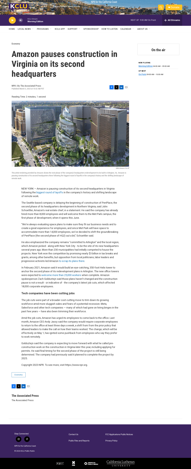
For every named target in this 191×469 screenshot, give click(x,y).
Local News (24, 29)
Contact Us (73, 434)
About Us (142, 29)
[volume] (20, 20)
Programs (43, 29)
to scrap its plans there (71, 261)
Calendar (125, 29)
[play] (12, 20)
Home (12, 29)
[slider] (25, 20)
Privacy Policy (111, 441)
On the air (158, 50)
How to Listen (110, 29)
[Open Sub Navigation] (33, 29)
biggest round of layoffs (49, 192)
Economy (16, 43)
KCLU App (60, 29)
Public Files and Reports (79, 441)
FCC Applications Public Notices (119, 434)
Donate (175, 7)
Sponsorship (91, 29)
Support (72, 29)
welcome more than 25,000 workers (61, 275)
